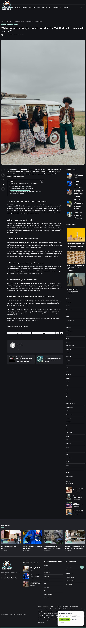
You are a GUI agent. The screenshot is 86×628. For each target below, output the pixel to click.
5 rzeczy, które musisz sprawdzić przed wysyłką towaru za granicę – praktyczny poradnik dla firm (76, 245)
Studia (67, 436)
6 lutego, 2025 (70, 270)
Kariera (67, 389)
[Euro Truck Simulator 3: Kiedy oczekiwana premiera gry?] (69, 490)
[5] (69, 214)
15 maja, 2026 (77, 178)
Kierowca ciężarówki (70, 403)
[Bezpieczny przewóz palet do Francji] (11, 537)
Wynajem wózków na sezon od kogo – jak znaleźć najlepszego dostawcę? (79, 205)
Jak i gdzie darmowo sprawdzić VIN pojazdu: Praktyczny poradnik (53, 360)
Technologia (68, 349)
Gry (66, 313)
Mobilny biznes (69, 414)
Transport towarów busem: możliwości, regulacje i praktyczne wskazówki (74, 289)
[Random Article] (81, 7)
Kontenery (68, 472)
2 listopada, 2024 (71, 292)
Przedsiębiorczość (70, 345)
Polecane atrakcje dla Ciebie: (17, 193)
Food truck (68, 374)
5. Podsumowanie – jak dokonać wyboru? (20, 189)
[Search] (83, 7)
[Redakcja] (2, 34)
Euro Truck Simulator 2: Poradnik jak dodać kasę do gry (79, 511)
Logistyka (68, 305)
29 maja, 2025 (70, 248)
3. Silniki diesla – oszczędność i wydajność (21, 186)
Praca (67, 425)
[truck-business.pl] (6, 565)
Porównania (68, 443)
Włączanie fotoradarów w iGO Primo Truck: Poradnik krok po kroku (78, 504)
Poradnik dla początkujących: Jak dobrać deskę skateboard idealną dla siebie (75, 547)
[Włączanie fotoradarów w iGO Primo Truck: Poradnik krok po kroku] (69, 505)
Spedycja (68, 378)
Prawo (67, 468)
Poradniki (8, 21)
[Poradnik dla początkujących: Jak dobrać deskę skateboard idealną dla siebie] (75, 537)
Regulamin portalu (70, 577)
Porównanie (68, 327)
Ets (66, 429)
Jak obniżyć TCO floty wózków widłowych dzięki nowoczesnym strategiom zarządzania (35, 582)
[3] (69, 192)
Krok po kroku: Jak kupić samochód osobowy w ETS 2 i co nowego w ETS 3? (78, 496)
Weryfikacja (68, 418)
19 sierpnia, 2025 (78, 187)
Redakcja (7, 34)
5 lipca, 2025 (77, 199)
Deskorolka (68, 421)
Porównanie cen (69, 407)
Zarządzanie (68, 458)
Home (3, 21)
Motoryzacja (68, 309)
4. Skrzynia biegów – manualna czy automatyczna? (23, 188)
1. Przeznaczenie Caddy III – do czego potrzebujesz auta (23, 183)
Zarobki (67, 363)
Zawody (67, 461)
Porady (67, 381)
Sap (67, 454)
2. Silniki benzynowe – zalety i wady (19, 185)
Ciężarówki (68, 334)
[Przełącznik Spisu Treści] (40, 181)
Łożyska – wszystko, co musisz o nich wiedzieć (32, 547)
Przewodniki (68, 356)
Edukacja (68, 360)
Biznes (67, 316)
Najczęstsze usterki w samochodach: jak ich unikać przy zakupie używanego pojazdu (53, 547)
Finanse (67, 447)
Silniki (16, 24)
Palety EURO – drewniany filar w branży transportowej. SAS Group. (75, 267)
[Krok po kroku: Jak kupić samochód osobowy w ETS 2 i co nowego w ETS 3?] (69, 497)
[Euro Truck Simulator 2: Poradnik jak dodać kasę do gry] (69, 512)
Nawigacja (68, 323)
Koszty (67, 338)
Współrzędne (69, 432)
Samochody (10, 24)
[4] (69, 203)
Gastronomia (68, 400)
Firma (67, 450)
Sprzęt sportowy (69, 476)
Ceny (67, 385)
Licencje (68, 367)
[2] (69, 183)
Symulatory (68, 342)
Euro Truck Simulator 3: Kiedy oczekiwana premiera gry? (79, 489)
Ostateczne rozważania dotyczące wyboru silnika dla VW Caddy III (26, 191)
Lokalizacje (68, 465)
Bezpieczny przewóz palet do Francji (78, 175)
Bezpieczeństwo (69, 331)
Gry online (68, 352)
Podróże (68, 410)
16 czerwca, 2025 (78, 218)
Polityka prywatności (70, 580)
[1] (69, 175)
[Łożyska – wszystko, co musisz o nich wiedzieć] (32, 537)
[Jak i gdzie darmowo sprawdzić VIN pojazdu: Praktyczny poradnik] (40, 359)
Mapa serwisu (69, 584)
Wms (67, 392)
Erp (66, 396)
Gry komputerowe (70, 320)
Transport (68, 298)
